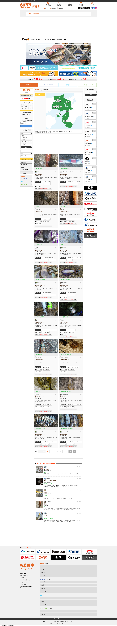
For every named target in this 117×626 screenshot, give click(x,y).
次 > (70, 451)
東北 (26, 104)
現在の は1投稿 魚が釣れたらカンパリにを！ (59, 79)
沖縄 (30, 108)
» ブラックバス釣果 (23, 579)
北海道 (22, 104)
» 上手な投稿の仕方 (23, 582)
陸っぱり (23, 133)
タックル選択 (24, 169)
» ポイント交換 (23, 584)
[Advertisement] (58, 26)
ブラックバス (24, 155)
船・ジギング (24, 151)
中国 (30, 106)
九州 (26, 108)
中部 (22, 106)
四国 (22, 108)
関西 (26, 106)
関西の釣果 (45, 89)
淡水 (22, 153)
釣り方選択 (23, 164)
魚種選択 (23, 162)
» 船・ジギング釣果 (23, 575)
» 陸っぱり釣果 (23, 573)
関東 (30, 104)
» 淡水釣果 (22, 577)
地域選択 (23, 167)
